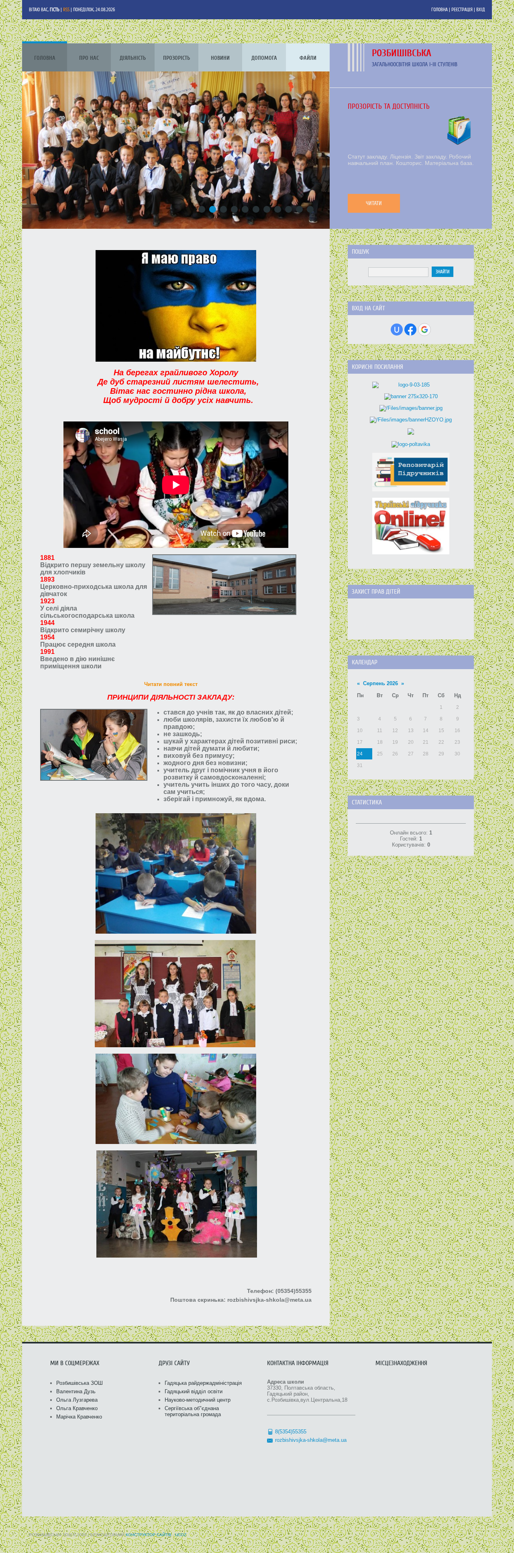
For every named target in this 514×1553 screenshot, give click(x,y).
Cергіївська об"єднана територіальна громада (193, 1411)
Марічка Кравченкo (79, 1417)
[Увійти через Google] (424, 329)
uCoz (180, 1535)
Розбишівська (401, 53)
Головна (439, 9)
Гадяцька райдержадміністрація (203, 1383)
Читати (374, 203)
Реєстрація (462, 9)
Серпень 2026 (380, 683)
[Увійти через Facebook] (410, 330)
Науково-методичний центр (197, 1400)
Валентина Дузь (76, 1391)
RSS (66, 9)
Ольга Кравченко (77, 1408)
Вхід (480, 9)
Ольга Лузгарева (77, 1400)
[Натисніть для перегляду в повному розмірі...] (176, 360)
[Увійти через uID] (397, 330)
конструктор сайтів (148, 1535)
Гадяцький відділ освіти (193, 1391)
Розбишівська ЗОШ (79, 1383)
